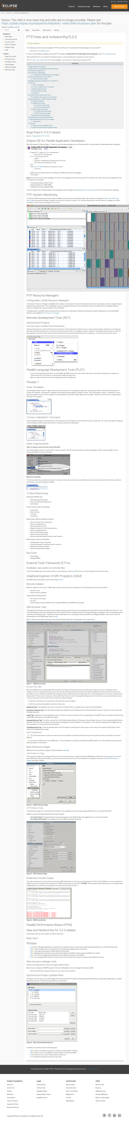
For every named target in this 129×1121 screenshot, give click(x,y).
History (56, 30)
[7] (31, 957)
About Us (10, 1084)
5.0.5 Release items (43, 51)
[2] (35, 947)
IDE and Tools (100, 1084)
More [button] (105, 6)
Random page (9, 47)
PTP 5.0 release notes (108, 54)
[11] (32, 1057)
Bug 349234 (75, 571)
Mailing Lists (70, 1094)
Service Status (100, 1101)
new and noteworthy (34, 43)
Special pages (9, 64)
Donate (9, 1091)
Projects (71, 6)
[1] (31, 947)
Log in (114, 1)
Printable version (10, 62)
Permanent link (10, 59)
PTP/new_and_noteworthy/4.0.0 (40, 60)
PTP (29, 43)
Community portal (11, 39)
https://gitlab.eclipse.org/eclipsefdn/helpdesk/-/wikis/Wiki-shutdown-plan (49, 23)
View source (47, 30)
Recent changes (10, 44)
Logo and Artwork (12, 1104)
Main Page (8, 36)
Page (27, 30)
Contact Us (10, 1088)
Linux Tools (38, 166)
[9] (31, 1053)
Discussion (36, 30)
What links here (10, 70)
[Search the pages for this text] (19, 30)
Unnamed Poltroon (92, 1069)
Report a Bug (70, 1084)
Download (120, 6)
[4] (31, 951)
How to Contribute (72, 1091)
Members (96, 6)
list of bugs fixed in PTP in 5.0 (38, 136)
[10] (32, 1055)
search (17, 27)
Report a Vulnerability (102, 1097)
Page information (10, 56)
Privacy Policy (41, 1084)
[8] (31, 1050)
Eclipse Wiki (9, 13)
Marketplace (70, 1101)
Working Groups (84, 6)
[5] (31, 953)
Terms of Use (41, 1088)
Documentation (71, 1088)
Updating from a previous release (87, 190)
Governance (11, 1097)
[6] (31, 955)
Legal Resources (42, 1097)
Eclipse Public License (44, 1094)
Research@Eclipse (102, 1094)
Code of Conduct (12, 1101)
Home (3, 13)
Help (6, 50)
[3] (31, 949)
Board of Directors (13, 1107)
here (59, 580)
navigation (11, 27)
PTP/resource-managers (51, 313)
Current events (10, 42)
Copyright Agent (42, 1091)
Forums (68, 1097)
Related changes (10, 67)
